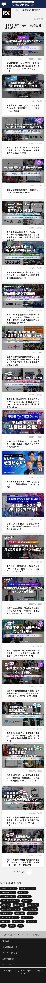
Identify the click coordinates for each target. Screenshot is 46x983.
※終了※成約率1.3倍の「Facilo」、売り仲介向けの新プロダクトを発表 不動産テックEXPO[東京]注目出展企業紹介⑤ (23, 234)
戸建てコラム (6, 913)
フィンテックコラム (28, 888)
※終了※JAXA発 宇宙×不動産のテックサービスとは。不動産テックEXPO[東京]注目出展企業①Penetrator (23, 401)
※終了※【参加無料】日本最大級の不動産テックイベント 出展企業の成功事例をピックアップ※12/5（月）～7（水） (23, 820)
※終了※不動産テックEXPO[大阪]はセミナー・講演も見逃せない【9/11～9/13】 (23, 484)
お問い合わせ (8, 959)
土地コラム (20, 913)
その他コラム (18, 921)
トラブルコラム (24, 897)
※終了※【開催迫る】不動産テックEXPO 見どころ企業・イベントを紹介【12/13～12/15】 (23, 568)
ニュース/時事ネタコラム (10, 909)
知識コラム (27, 901)
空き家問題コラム (8, 897)
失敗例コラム (33, 905)
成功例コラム (19, 905)
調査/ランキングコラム (10, 917)
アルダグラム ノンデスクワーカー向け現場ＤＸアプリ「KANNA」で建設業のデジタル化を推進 (23, 150)
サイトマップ (8, 965)
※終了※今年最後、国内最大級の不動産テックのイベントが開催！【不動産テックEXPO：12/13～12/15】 (23, 611)
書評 (20, 926)
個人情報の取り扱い (10, 947)
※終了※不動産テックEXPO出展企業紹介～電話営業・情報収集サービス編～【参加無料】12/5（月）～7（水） (23, 778)
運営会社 (6, 941)
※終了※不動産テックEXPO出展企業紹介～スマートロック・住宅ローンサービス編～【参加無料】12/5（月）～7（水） (23, 735)
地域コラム (6, 905)
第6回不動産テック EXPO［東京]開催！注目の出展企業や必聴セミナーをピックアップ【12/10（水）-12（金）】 (23, 66)
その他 (12, 926)
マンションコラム (30, 909)
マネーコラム (27, 917)
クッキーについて (9, 953)
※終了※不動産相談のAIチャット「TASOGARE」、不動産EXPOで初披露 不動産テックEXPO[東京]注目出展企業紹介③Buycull (23, 317)
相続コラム (23, 892)
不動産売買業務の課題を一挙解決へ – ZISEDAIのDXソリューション (23, 191)
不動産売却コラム (8, 892)
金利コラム (32, 913)
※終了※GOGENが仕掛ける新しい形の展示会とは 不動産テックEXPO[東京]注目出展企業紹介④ (23, 275)
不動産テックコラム (9, 888)
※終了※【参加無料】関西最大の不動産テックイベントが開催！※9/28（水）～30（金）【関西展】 (23, 862)
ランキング (31, 921)
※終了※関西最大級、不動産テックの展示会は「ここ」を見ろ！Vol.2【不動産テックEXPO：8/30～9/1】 (23, 653)
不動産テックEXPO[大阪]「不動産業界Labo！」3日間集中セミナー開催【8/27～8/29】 (23, 108)
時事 (3, 926)
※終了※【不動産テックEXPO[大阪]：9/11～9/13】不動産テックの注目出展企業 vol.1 (23, 526)
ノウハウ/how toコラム (10, 901)
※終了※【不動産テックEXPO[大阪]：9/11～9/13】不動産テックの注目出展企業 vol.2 (23, 444)
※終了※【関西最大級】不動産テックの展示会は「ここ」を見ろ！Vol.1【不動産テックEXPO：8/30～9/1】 (23, 693)
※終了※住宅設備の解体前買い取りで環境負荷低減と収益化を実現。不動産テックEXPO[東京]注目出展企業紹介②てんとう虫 (23, 359)
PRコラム (5, 921)
